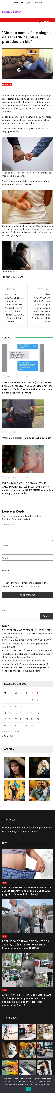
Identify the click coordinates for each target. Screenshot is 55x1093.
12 (10, 713)
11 (5, 713)
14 (21, 713)
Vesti (4, 882)
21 (21, 719)
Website (6, 570)
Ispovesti (8, 84)
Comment (8, 524)
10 (38, 706)
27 (16, 725)
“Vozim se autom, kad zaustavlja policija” (26, 438)
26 (10, 725)
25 (5, 725)
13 (16, 713)
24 (38, 719)
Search (5, 610)
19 (10, 719)
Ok (28, 1089)
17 (38, 713)
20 (16, 719)
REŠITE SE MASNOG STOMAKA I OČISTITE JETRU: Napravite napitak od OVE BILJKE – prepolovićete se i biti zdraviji (27, 633)
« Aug (5, 736)
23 (32, 719)
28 (21, 725)
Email (5, 558)
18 (5, 719)
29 (27, 725)
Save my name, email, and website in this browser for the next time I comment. (25, 584)
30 (32, 725)
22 (27, 719)
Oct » (12, 736)
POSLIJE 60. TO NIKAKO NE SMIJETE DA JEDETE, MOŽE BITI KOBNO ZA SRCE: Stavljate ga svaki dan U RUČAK (26, 643)
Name (6, 546)
